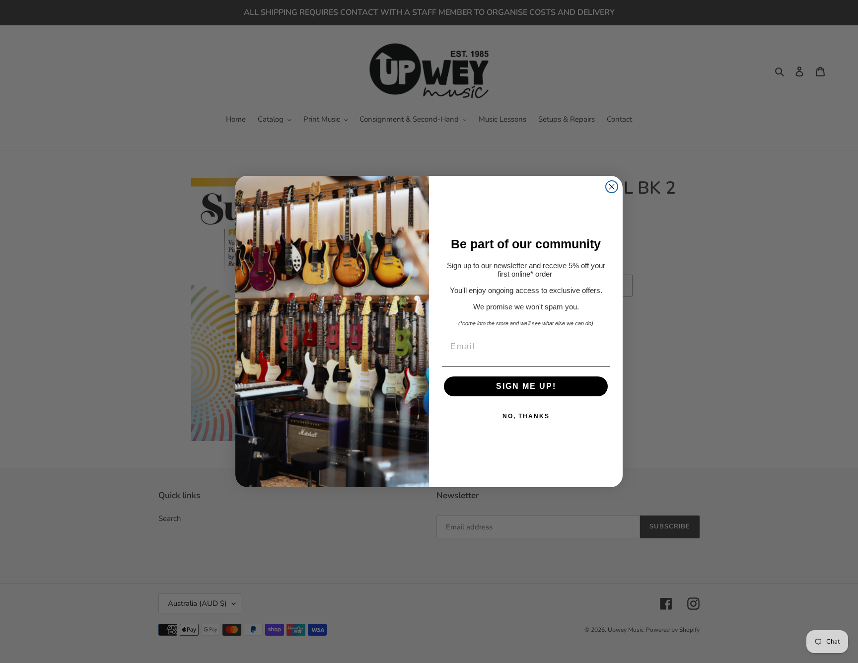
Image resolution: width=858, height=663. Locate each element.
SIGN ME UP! (526, 386)
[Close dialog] (612, 187)
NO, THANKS (526, 416)
